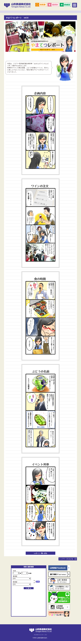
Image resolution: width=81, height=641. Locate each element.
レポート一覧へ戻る (40, 553)
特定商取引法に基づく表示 (40, 634)
